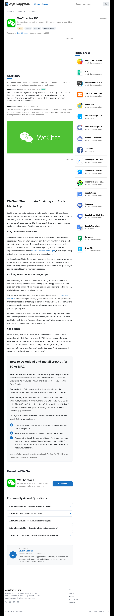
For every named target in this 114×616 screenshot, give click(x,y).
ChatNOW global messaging (43, 250)
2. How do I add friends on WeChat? (25, 513)
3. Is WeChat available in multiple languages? (30, 520)
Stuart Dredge (22, 33)
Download (62, 484)
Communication (21, 11)
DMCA (101, 611)
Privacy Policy (92, 611)
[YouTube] (10, 602)
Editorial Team (74, 599)
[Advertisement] (40, 55)
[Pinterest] (14, 602)
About (37, 4)
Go (106, 4)
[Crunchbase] (18, 602)
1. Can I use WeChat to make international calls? (31, 506)
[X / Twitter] (6, 602)
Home (9, 11)
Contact (44, 4)
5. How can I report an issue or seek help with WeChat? (34, 535)
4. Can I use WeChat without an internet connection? (33, 528)
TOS (107, 611)
